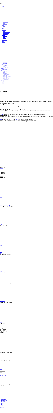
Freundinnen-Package (2, 195)
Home (0, 88)
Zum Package (1, 187)
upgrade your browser (3, 0)
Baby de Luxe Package (2, 320)
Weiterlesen (1, 369)
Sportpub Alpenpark (3, 401)
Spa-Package (1, 224)
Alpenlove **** (2, 395)
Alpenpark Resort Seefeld (17, 119)
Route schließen (4, 375)
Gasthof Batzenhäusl (3, 396)
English (3, 6)
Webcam (2, 405)
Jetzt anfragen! (1, 168)
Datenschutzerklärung (2, 407)
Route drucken (1, 375)
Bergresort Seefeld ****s (3, 394)
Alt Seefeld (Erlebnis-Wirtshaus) (4, 400)
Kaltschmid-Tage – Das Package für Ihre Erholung (5, 205)
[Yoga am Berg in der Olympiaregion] (2, 162)
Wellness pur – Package (2, 253)
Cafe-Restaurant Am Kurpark (3, 399)
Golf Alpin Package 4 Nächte (2, 301)
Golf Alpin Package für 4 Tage (3, 272)
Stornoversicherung (2, 403)
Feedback (2, 404)
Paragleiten (2, 114)
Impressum (5, 407)
